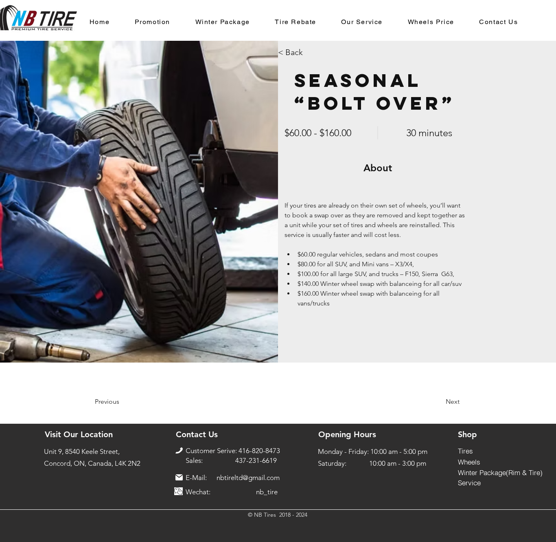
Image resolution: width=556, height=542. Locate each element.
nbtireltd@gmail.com (248, 477)
